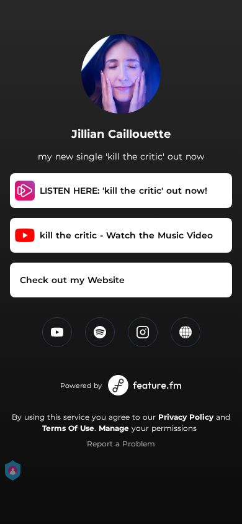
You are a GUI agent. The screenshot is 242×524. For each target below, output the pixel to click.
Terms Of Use (68, 428)
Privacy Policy (185, 417)
